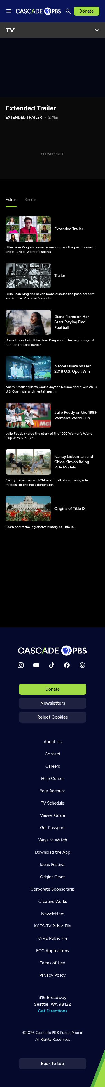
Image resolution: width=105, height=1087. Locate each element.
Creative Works (52, 901)
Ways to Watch (52, 840)
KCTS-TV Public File (52, 926)
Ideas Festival (52, 864)
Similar (30, 199)
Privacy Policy (52, 975)
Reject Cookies (52, 717)
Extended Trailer (31, 108)
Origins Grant (52, 876)
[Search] (68, 11)
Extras (11, 199)
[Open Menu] (97, 30)
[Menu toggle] (9, 11)
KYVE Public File (52, 938)
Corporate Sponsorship (52, 889)
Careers (52, 766)
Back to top (52, 1063)
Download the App (52, 852)
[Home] (52, 650)
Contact (52, 754)
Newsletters (52, 703)
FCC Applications (52, 950)
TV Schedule (52, 803)
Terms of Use (52, 962)
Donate (86, 11)
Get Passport (52, 827)
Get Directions (52, 1011)
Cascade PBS (47, 1032)
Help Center (52, 778)
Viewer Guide (52, 815)
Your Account (52, 790)
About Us (53, 741)
